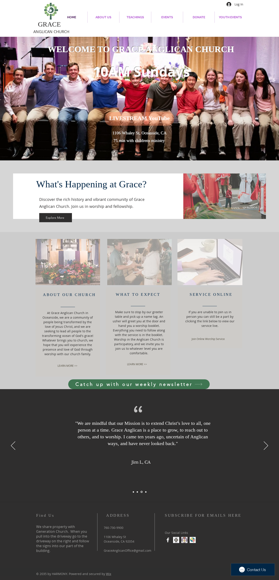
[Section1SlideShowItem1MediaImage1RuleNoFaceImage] (137, 492)
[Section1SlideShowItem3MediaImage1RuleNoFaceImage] (145, 492)
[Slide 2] (133, 492)
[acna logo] (193, 540)
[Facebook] (168, 540)
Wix (108, 574)
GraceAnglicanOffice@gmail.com (127, 550)
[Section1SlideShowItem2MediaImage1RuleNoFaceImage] (141, 492)
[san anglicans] (176, 540)
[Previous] (13, 446)
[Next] (266, 446)
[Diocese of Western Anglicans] (184, 540)
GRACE (49, 24)
